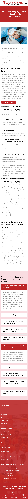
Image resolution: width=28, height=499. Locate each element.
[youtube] (19, 492)
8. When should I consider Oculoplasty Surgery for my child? (13, 374)
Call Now (4, 497)
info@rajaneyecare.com (10, 478)
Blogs (2, 417)
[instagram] (15, 492)
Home (10, 16)
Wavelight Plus (5, 459)
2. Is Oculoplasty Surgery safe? (12, 315)
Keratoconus (4, 437)
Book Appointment (9, 102)
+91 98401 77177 (8, 473)
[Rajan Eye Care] (12, 3)
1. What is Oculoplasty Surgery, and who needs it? (13, 287)
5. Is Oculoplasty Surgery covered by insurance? (14, 338)
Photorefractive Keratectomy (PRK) (11, 457)
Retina (3, 443)
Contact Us (4, 423)
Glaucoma (4, 440)
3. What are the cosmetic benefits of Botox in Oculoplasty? (14, 322)
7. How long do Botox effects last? (13, 367)
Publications (4, 420)
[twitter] (12, 492)
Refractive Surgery (6, 434)
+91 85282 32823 (8, 475)
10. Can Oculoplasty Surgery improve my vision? (14, 393)
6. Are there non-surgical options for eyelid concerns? (14, 347)
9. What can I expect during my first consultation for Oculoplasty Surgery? (13, 383)
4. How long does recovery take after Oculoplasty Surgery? (14, 330)
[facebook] (8, 492)
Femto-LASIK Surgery (7, 454)
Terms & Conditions (17, 488)
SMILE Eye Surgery (6, 451)
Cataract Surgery (6, 431)
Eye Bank (3, 409)
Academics (4, 414)
